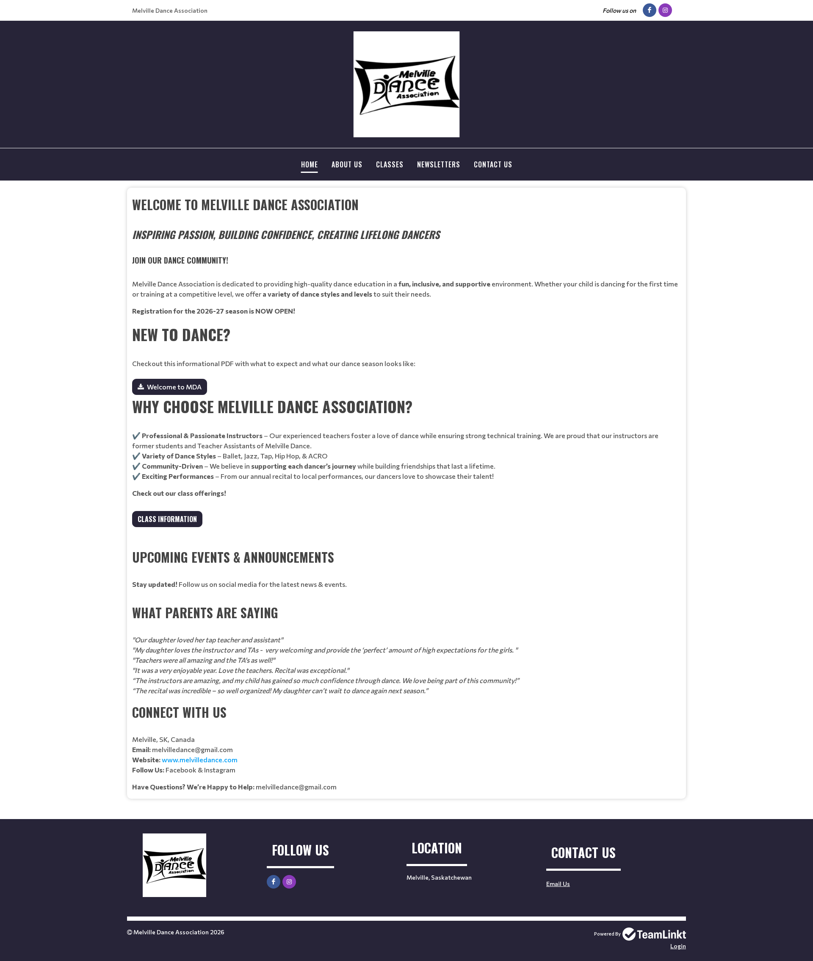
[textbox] (406, 255)
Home (309, 164)
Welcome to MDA (174, 387)
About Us (347, 164)
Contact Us (493, 164)
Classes (390, 164)
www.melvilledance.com (200, 759)
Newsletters (438, 164)
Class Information (167, 519)
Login (678, 946)
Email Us (558, 883)
